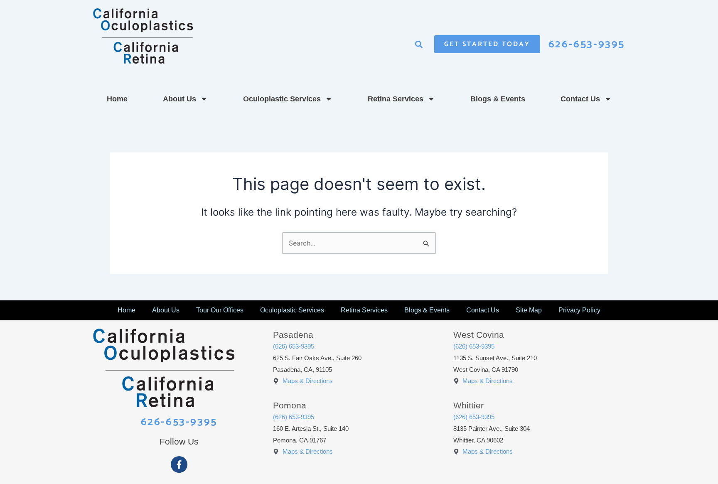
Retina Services (395, 99)
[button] (419, 44)
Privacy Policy (579, 310)
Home (117, 99)
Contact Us (580, 99)
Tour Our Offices (219, 310)
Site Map (529, 310)
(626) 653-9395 (293, 346)
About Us (179, 99)
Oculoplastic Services (282, 99)
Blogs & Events (497, 99)
